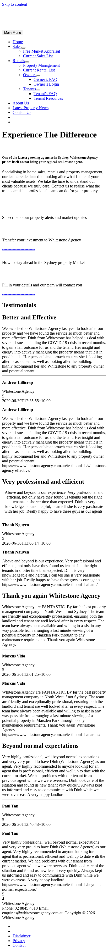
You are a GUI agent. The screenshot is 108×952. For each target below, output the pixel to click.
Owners (29, 75)
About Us (21, 103)
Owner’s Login (46, 84)
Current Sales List (38, 56)
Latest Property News (30, 108)
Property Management (41, 65)
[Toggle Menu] (23, 48)
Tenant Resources (48, 98)
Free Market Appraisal (41, 51)
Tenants (29, 89)
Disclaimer (21, 936)
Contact (19, 945)
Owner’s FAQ (45, 79)
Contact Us (22, 112)
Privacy (19, 940)
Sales (17, 46)
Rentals (19, 60)
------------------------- (18, 226)
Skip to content (14, 4)
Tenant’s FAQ (45, 93)
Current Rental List (39, 70)
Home (18, 42)
